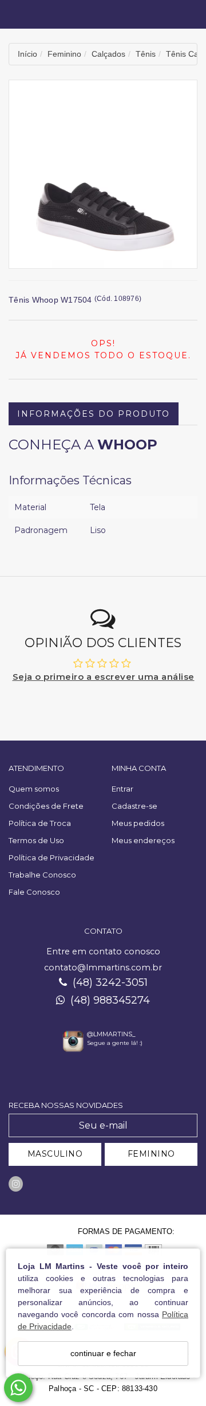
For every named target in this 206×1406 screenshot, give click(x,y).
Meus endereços (143, 840)
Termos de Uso (36, 840)
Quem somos (34, 788)
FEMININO (151, 1154)
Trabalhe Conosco (42, 874)
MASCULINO (55, 1154)
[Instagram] (16, 1183)
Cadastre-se (134, 805)
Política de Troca (40, 823)
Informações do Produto (93, 414)
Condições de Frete (46, 805)
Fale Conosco (34, 891)
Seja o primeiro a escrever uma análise (104, 676)
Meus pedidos (138, 823)
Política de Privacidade (51, 857)
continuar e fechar (103, 1353)
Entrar (122, 788)
